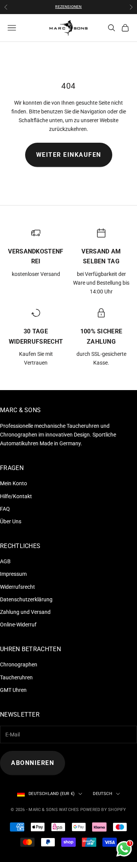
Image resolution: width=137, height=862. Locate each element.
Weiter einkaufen (68, 154)
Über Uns (10, 521)
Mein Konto (13, 483)
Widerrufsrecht (17, 587)
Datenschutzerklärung (26, 599)
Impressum (13, 574)
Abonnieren (32, 762)
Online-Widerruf (18, 624)
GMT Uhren (13, 690)
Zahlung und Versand (25, 612)
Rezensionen (68, 7)
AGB (5, 561)
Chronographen (18, 664)
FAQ (5, 509)
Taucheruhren (16, 677)
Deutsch (102, 793)
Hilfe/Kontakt (16, 496)
